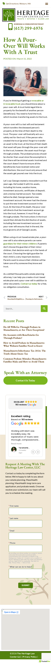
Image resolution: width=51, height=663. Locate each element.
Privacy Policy (30, 656)
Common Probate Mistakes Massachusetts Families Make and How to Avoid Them (24, 360)
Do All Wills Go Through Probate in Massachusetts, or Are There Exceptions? (23, 328)
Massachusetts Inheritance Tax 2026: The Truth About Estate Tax (24, 352)
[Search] (44, 308)
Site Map (14, 660)
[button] (46, 3)
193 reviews (27, 419)
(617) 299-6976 (28, 28)
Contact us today (29, 283)
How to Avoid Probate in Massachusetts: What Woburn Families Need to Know (23, 344)
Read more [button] (16, 444)
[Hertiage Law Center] (25, 15)
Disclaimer (25, 660)
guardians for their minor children (20, 243)
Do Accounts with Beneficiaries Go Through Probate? (21, 336)
